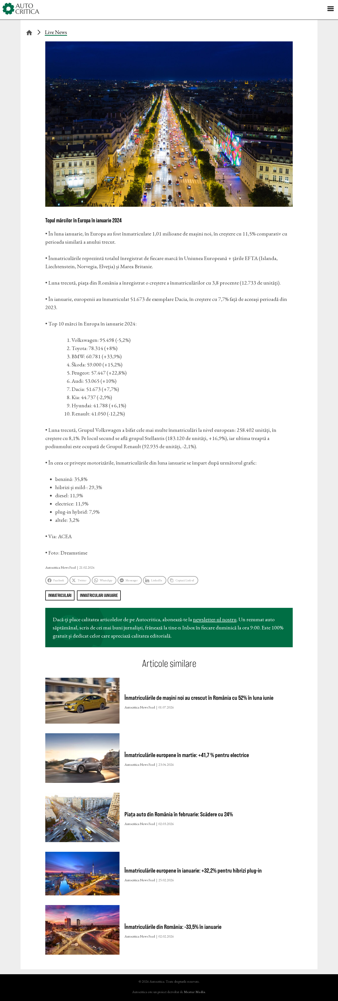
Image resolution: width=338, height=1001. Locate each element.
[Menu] (330, 8)
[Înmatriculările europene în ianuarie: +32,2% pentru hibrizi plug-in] (82, 875)
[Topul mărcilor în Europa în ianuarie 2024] (169, 204)
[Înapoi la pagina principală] (29, 31)
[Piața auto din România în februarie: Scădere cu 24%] (82, 818)
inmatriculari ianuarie (99, 595)
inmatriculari (60, 595)
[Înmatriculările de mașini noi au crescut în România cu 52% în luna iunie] (82, 702)
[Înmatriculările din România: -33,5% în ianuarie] (82, 931)
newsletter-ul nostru (215, 619)
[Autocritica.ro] (21, 8)
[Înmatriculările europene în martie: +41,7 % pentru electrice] (82, 759)
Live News (56, 32)
